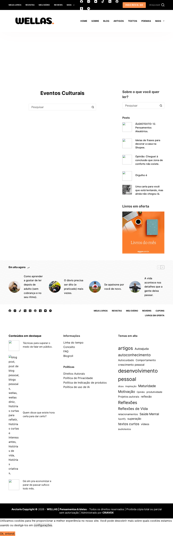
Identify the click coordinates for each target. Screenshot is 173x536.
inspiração (131, 386)
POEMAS (146, 21)
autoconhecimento (134, 355)
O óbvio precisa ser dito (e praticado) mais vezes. (73, 286)
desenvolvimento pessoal (138, 375)
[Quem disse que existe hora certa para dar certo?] (14, 415)
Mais (69, 5)
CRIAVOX (108, 512)
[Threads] (30, 310)
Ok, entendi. (7, 533)
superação (134, 418)
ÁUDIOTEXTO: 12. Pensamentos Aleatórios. (145, 127)
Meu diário (44, 5)
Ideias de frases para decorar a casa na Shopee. (147, 144)
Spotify (122, 418)
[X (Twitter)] (109, 1)
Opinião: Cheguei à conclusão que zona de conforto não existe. (149, 160)
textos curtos (128, 424)
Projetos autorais (128, 396)
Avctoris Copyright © (24, 509)
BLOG (106, 21)
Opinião (141, 392)
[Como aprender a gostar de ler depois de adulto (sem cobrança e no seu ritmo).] (14, 287)
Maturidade (147, 386)
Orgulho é (141, 175)
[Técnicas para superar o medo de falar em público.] (14, 345)
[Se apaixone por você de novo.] (95, 287)
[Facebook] (81, 1)
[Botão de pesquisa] (93, 107)
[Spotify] (88, 8)
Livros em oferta (154, 315)
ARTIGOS (119, 21)
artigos (125, 348)
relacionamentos (128, 414)
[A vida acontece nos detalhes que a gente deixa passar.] (135, 287)
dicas (121, 386)
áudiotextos (124, 429)
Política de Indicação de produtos (85, 382)
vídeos (145, 424)
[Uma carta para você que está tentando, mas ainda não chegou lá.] (127, 189)
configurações (43, 525)
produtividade (154, 391)
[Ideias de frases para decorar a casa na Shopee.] (127, 143)
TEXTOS (132, 21)
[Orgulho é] (127, 176)
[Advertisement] (86, 57)
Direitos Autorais (74, 373)
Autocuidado (126, 360)
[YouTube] (95, 1)
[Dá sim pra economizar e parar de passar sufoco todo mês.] (14, 484)
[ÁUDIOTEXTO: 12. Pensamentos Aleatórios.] (127, 127)
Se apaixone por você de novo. (114, 286)
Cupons (160, 310)
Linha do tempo (73, 342)
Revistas (30, 5)
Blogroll (68, 356)
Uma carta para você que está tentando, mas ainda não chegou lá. (149, 190)
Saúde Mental (149, 414)
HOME (83, 21)
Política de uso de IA (76, 387)
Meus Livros (15, 5)
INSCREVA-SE (134, 5)
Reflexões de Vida (133, 409)
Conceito (69, 347)
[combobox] (59, 107)
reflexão (146, 396)
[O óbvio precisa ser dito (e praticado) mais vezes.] (55, 287)
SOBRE (95, 21)
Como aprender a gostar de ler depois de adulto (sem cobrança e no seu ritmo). (33, 287)
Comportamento (146, 360)
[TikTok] (102, 1)
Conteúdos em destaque (25, 335)
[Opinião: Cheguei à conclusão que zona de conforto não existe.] (127, 159)
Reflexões (127, 402)
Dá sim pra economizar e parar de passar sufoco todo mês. (37, 485)
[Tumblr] (81, 8)
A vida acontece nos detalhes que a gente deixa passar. (153, 287)
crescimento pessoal (131, 364)
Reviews (58, 5)
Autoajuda (142, 348)
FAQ (65, 351)
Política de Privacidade (78, 378)
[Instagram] (88, 1)
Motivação (126, 391)
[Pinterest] (117, 1)
